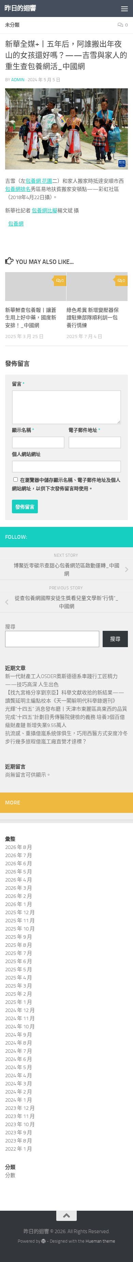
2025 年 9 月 (18, 937)
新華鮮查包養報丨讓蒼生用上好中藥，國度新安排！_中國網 (30, 317)
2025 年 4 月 (18, 978)
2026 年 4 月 (18, 880)
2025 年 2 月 (18, 994)
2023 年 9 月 (18, 1133)
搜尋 (10, 627)
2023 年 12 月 (20, 1108)
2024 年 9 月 (18, 1035)
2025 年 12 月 (20, 912)
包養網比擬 (44, 211)
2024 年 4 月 (18, 1075)
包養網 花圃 (39, 181)
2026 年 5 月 (18, 872)
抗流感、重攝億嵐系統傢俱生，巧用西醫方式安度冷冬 (66, 733)
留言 (18, 384)
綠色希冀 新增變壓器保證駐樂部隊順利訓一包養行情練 (92, 317)
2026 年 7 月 (18, 855)
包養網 (16, 224)
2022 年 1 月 (18, 1149)
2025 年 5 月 (18, 969)
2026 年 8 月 (18, 847)
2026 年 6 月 (18, 863)
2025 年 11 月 (20, 921)
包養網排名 (18, 189)
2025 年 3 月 (18, 986)
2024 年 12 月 (20, 1010)
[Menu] (124, 8)
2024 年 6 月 (18, 1059)
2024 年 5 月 (18, 1067)
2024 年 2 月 (18, 1092)
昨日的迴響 (20, 8)
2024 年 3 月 (18, 1084)
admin (18, 79)
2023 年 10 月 (20, 1124)
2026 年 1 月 (18, 904)
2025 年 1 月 (18, 1002)
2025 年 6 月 (18, 961)
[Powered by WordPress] (43, 1241)
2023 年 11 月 (20, 1116)
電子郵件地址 (84, 430)
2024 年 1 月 (18, 1100)
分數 (10, 1175)
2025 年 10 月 (20, 929)
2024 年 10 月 (20, 1027)
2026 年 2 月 (18, 896)
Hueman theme (100, 1241)
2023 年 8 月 (18, 1141)
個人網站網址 (26, 454)
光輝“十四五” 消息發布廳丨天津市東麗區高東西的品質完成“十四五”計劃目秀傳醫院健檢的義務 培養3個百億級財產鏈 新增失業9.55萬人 (66, 717)
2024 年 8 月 (18, 1043)
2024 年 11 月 (20, 1018)
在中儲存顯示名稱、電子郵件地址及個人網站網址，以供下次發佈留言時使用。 (66, 484)
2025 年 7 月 (18, 953)
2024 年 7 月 (18, 1051)
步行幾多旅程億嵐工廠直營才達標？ (46, 742)
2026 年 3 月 (18, 888)
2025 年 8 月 (18, 945)
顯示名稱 (23, 430)
